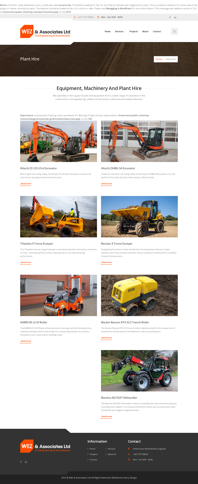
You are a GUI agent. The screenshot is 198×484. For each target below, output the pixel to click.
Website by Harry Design (124, 477)
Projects (134, 31)
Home (108, 31)
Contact (157, 31)
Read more (26, 183)
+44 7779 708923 (140, 454)
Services (119, 31)
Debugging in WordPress (118, 8)
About (145, 31)
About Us (112, 454)
